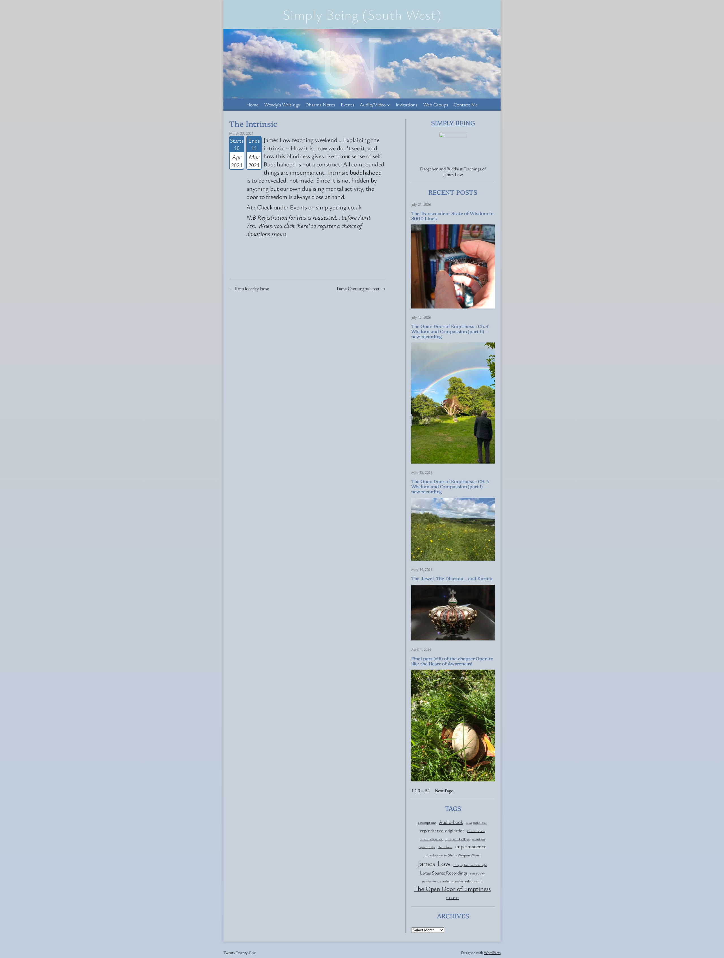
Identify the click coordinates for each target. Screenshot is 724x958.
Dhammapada (476, 831)
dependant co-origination (442, 830)
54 (427, 790)
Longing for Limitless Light (470, 865)
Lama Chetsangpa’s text (358, 288)
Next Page (444, 791)
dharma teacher (431, 839)
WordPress (492, 952)
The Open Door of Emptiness (452, 888)
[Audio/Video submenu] (388, 104)
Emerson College (457, 839)
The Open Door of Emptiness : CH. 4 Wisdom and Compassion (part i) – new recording (450, 486)
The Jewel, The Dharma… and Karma (451, 578)
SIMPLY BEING (453, 122)
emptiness (478, 839)
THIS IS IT (452, 898)
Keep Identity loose (252, 288)
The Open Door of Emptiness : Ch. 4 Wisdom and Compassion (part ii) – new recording (450, 331)
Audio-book (451, 822)
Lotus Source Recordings (443, 873)
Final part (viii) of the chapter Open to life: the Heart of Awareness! (452, 661)
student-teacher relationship (461, 881)
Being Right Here (476, 823)
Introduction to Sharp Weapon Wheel (452, 855)
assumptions (427, 822)
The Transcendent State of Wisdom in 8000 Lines (452, 216)
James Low (434, 863)
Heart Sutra (445, 847)
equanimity (427, 847)
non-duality (477, 873)
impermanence (470, 846)
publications (430, 881)
